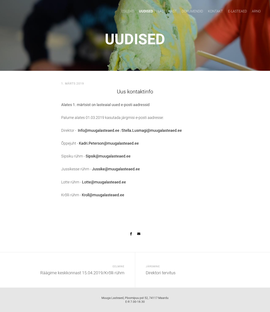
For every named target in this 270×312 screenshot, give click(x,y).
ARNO (256, 11)
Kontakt (215, 11)
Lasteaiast (167, 11)
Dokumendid (192, 11)
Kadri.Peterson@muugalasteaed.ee (109, 143)
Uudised (146, 11)
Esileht (127, 11)
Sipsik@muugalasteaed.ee (108, 156)
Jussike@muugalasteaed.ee (116, 169)
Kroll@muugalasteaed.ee (103, 195)
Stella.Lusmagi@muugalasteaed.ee (152, 130)
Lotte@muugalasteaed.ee (103, 182)
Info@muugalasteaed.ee (98, 130)
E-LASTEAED (237, 11)
